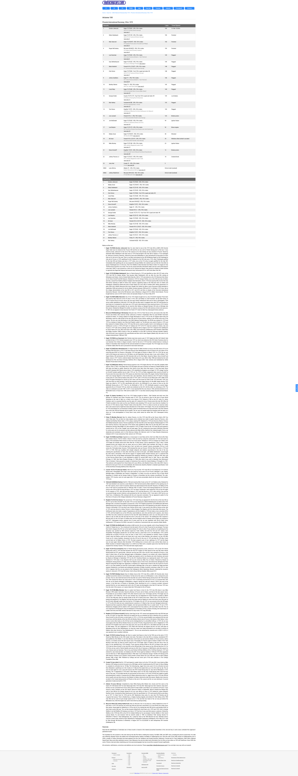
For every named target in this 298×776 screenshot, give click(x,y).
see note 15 (127, 131)
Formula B (158, 763)
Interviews (115, 760)
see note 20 (131, 165)
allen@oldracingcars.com (160, 745)
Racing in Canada (175, 765)
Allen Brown (137, 773)
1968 (129, 756)
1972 (129, 761)
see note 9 (141, 86)
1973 (129, 763)
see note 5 (126, 59)
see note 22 (139, 174)
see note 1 (126, 32)
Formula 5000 (145, 753)
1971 (129, 760)
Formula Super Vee (161, 760)
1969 (129, 757)
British (144, 756)
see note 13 (127, 113)
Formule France (160, 765)
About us (160, 773)
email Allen (150, 745)
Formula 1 (114, 753)
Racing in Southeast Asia (177, 760)
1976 (150, 760)
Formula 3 (129, 767)
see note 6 (142, 63)
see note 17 (127, 147)
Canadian (145, 759)
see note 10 (127, 93)
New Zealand (145, 760)
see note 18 (127, 154)
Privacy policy (155, 773)
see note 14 (127, 124)
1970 (129, 759)
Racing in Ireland (175, 768)
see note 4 (126, 52)
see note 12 (127, 106)
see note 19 (127, 160)
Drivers (113, 757)
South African (161, 757)
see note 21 (142, 170)
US (143, 754)
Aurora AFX (144, 767)
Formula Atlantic (160, 753)
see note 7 (126, 75)
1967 (129, 754)
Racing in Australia (176, 763)
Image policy (165, 773)
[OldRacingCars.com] (114, 3)
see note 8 (126, 81)
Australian (145, 761)
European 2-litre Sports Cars (178, 757)
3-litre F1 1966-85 (116, 754)
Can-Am (114, 766)
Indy (113, 763)
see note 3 (126, 45)
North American (161, 754)
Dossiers (175, 754)
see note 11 (127, 99)
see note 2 (126, 39)
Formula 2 (129, 753)
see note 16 (136, 136)
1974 (129, 764)
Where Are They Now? (117, 759)
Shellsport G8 (145, 764)
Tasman (114, 768)
